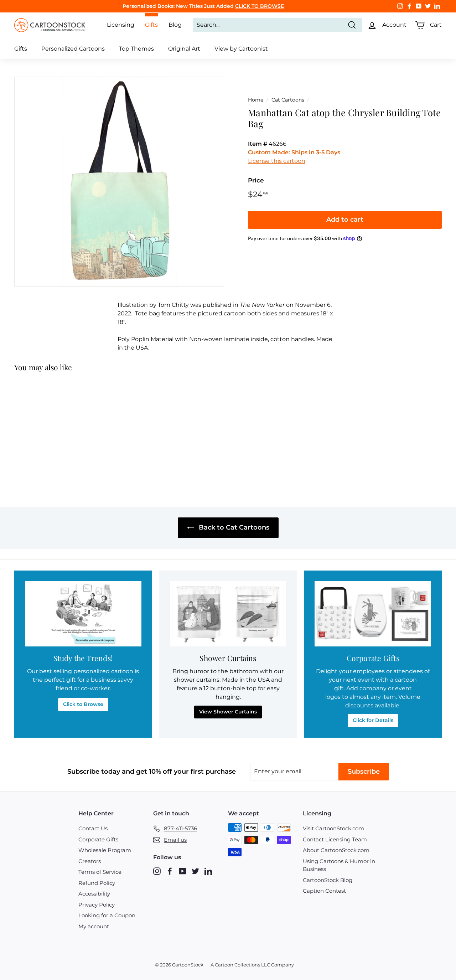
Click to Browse (83, 704)
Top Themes (136, 48)
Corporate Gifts (98, 839)
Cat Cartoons (287, 100)
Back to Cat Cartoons (233, 527)
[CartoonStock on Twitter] (195, 871)
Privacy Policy (96, 904)
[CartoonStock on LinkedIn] (208, 871)
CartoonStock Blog (327, 880)
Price (256, 180)
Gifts (20, 48)
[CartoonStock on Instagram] (157, 871)
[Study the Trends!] (83, 614)
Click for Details (373, 720)
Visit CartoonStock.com (333, 828)
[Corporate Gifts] (373, 614)
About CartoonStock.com (336, 850)
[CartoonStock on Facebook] (169, 871)
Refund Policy (96, 883)
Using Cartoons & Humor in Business (339, 865)
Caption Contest (324, 890)
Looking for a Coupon (106, 915)
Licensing (120, 24)
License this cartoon (276, 161)
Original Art (184, 48)
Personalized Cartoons (73, 48)
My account (93, 926)
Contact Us (93, 828)
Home (255, 100)
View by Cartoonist (241, 48)
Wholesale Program (104, 850)
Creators (89, 861)
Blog (175, 24)
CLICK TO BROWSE (259, 6)
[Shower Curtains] (228, 614)
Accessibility (94, 893)
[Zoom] (119, 181)
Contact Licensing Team (335, 839)
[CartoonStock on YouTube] (182, 871)
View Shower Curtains (228, 711)
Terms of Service (99, 871)
